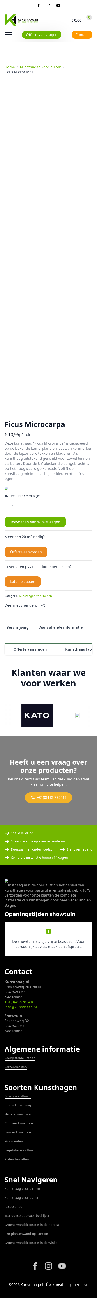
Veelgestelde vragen (20, 1058)
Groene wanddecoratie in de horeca (32, 1224)
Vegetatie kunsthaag (20, 1150)
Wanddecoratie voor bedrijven (27, 1215)
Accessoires (13, 1206)
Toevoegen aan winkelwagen (35, 521)
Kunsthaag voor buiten (22, 1197)
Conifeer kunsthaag (19, 1123)
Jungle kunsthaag (18, 1105)
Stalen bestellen (17, 1159)
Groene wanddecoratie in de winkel (31, 1243)
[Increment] (17, 507)
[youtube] (58, 5)
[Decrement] (8, 507)
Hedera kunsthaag (18, 1114)
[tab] (17, 627)
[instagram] (48, 5)
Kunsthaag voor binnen (22, 1188)
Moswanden (14, 1141)
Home (10, 66)
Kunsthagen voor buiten (40, 66)
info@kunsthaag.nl (21, 1006)
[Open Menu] (8, 34)
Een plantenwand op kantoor (26, 1233)
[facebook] (39, 5)
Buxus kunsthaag (18, 1096)
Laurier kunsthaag (18, 1132)
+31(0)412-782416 (19, 1002)
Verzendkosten (16, 1067)
